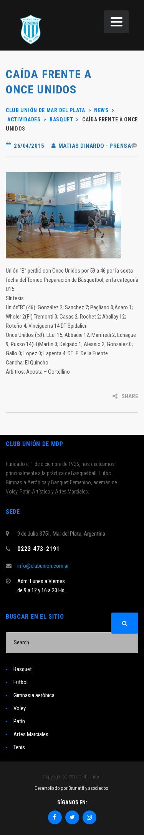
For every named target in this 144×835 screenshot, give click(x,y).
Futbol (20, 682)
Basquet (22, 669)
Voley (19, 708)
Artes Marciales (30, 734)
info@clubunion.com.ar (43, 565)
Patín (19, 721)
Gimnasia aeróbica (34, 695)
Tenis (19, 747)
